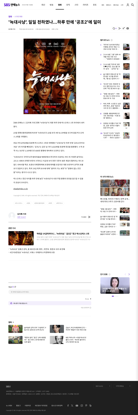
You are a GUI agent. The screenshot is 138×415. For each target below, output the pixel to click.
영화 (10, 16)
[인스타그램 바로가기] (82, 405)
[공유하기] (120, 28)
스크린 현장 (18, 16)
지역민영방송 (120, 386)
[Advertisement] (49, 355)
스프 (122, 5)
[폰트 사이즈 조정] (124, 28)
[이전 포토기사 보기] (125, 274)
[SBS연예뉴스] (12, 4)
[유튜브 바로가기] (77, 405)
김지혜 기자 (11, 29)
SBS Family (99, 386)
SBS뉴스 (108, 5)
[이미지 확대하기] (26, 111)
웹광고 (18, 405)
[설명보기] (112, 40)
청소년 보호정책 (56, 405)
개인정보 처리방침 (41, 405)
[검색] (132, 5)
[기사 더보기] (13, 322)
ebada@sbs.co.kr (20, 188)
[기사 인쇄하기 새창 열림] (128, 28)
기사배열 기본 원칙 (73, 394)
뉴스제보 (9, 405)
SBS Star (116, 5)
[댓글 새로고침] (15, 287)
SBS (103, 5)
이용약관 (28, 405)
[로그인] (127, 5)
